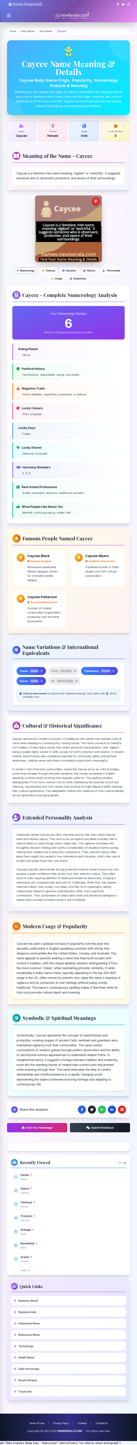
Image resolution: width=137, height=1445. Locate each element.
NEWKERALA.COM (70, 1431)
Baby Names (28, 31)
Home (13, 31)
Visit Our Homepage (39, 1127)
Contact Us (102, 1423)
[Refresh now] (125, 1162)
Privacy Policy (61, 1423)
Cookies (82, 1423)
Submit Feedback (102, 1127)
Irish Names (46, 31)
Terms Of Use (36, 1423)
